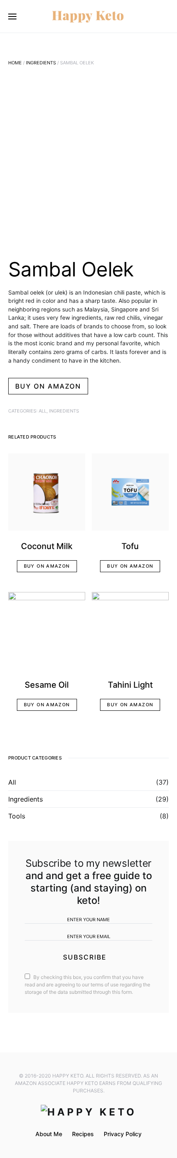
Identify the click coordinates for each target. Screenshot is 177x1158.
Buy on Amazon (48, 386)
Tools (16, 816)
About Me (48, 1133)
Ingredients (41, 63)
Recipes (83, 1133)
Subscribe (85, 957)
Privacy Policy (123, 1133)
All (43, 411)
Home (15, 63)
